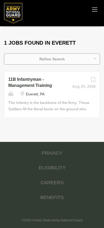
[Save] (93, 81)
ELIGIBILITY (52, 167)
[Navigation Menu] (94, 9)
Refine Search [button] (52, 59)
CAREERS (52, 182)
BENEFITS (52, 197)
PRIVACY (52, 153)
